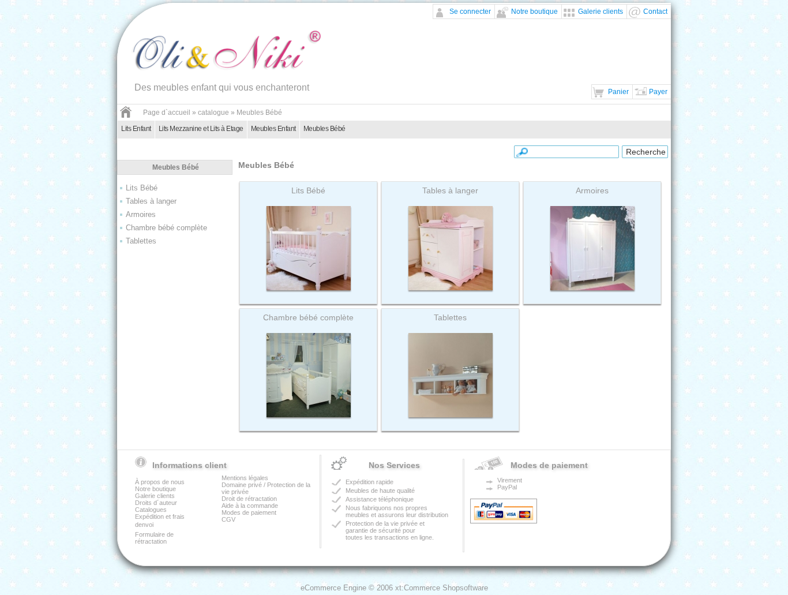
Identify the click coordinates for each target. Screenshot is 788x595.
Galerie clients (600, 12)
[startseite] (126, 116)
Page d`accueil (166, 112)
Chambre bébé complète (166, 227)
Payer (658, 92)
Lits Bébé (141, 188)
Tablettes (141, 241)
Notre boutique (534, 12)
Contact (655, 12)
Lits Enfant (136, 129)
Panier (618, 92)
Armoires (141, 214)
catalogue (213, 112)
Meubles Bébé (259, 112)
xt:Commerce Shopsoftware (441, 587)
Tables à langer (151, 201)
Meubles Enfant (273, 129)
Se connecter (470, 12)
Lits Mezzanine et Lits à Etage (201, 129)
